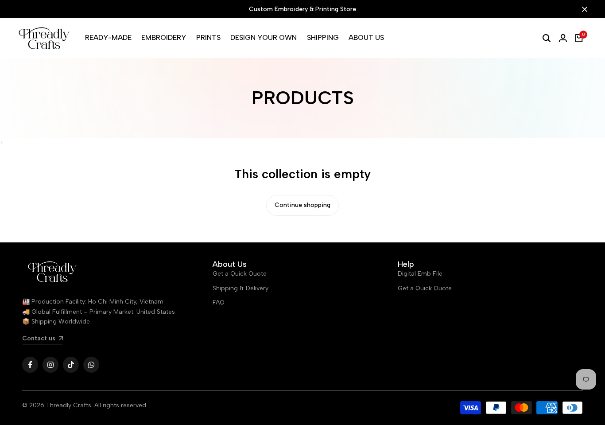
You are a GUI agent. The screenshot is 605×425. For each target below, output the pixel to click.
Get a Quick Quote (240, 273)
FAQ (219, 302)
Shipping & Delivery (240, 288)
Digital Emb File (420, 273)
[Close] (582, 9)
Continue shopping (302, 205)
